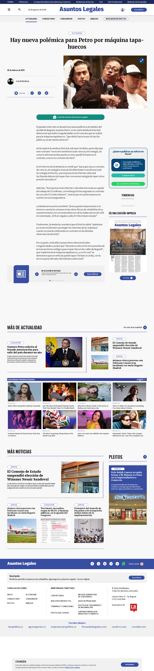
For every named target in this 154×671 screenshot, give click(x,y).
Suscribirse (138, 10)
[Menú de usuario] (122, 9)
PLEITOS (81, 19)
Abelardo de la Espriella (136, 2)
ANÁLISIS (94, 19)
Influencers (23, 2)
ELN (101, 2)
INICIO (10, 595)
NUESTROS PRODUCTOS (61, 601)
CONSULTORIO (48, 19)
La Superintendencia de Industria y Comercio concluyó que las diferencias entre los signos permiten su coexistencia (127, 487)
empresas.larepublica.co (63, 626)
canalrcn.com (119, 626)
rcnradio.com (139, 626)
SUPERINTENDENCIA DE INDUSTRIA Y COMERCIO (88, 613)
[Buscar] (19, 9)
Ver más (126, 278)
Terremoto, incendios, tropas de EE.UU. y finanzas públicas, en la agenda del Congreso (54, 512)
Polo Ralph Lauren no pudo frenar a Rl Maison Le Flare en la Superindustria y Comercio (126, 476)
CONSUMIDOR (66, 19)
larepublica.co (15, 626)
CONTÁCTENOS (57, 596)
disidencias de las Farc (85, 2)
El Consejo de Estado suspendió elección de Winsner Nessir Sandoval (127, 345)
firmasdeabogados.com (94, 626)
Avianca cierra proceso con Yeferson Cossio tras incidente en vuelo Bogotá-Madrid (128, 364)
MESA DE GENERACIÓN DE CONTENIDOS (87, 596)
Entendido (129, 664)
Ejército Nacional (115, 2)
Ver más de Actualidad (133, 327)
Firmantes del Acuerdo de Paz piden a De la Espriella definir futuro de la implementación (88, 512)
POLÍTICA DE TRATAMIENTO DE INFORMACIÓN (89, 606)
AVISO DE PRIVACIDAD (87, 601)
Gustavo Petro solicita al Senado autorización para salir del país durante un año (24, 349)
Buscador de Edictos (116, 19)
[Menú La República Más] (9, 9)
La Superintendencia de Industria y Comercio (52, 2)
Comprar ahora (128, 175)
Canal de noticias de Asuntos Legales (72, 117)
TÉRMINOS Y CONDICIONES (62, 606)
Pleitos (115, 457)
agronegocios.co (37, 626)
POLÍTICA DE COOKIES (60, 613)
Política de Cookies (72, 668)
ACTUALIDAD (31, 19)
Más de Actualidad (24, 327)
